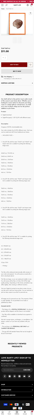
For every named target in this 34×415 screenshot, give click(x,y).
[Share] (30, 12)
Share (30, 12)
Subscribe (26, 370)
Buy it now (17, 71)
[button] (6, 5)
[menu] (2, 5)
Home (2, 9)
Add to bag (14, 65)
